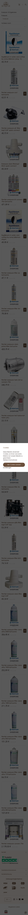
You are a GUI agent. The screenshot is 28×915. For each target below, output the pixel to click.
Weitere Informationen (10, 460)
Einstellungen (7, 467)
